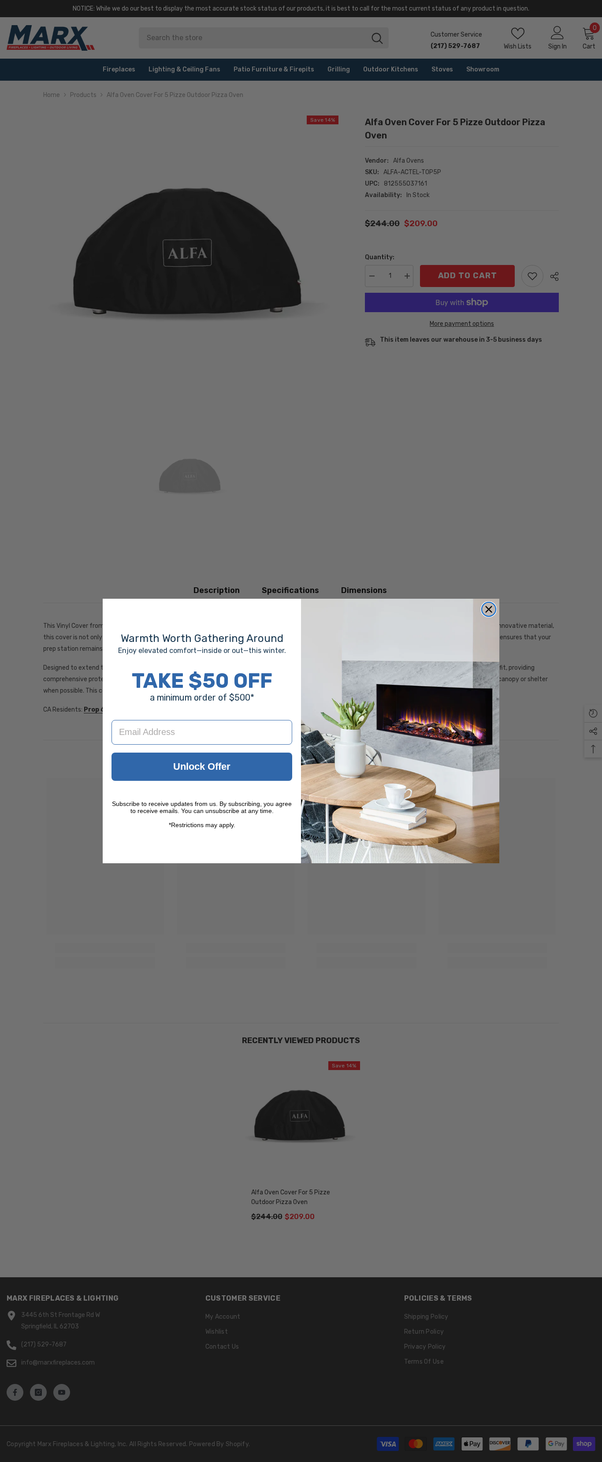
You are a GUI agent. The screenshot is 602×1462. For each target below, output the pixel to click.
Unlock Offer (201, 766)
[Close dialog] (489, 609)
